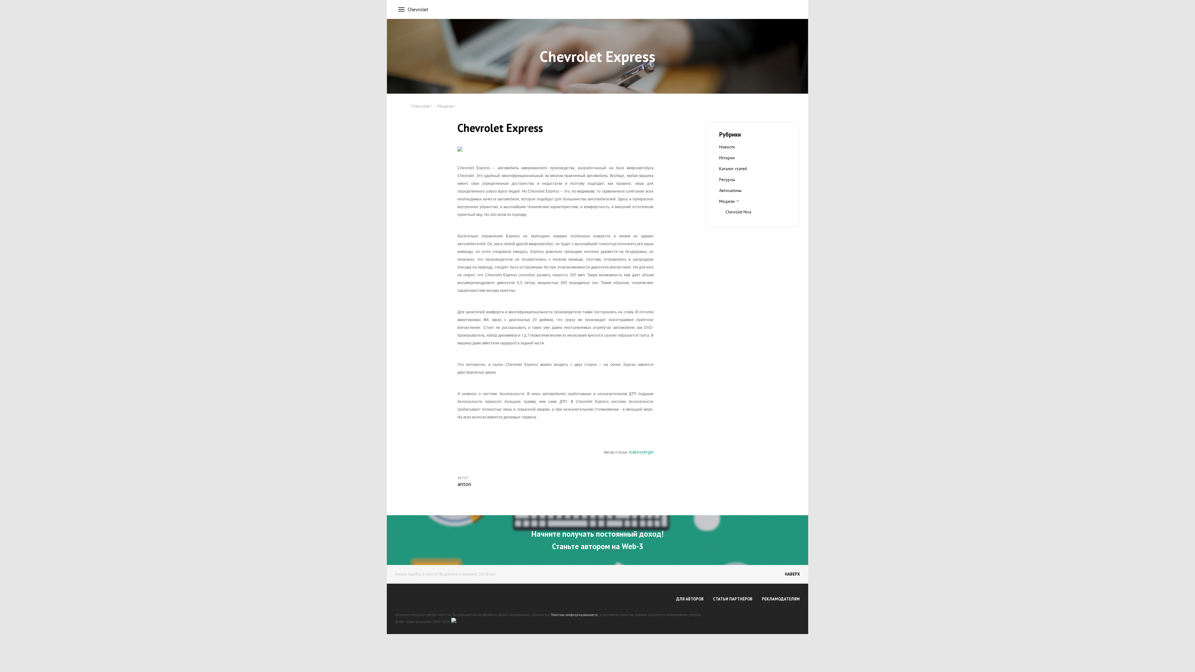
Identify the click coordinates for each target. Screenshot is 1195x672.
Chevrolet (418, 9)
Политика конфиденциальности (574, 615)
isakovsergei (641, 452)
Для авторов (690, 599)
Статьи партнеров (732, 599)
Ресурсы (727, 179)
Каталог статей (733, 168)
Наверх (792, 574)
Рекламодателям (781, 599)
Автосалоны (730, 190)
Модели (727, 201)
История (727, 158)
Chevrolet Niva (738, 212)
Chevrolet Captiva (741, 223)
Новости (727, 147)
